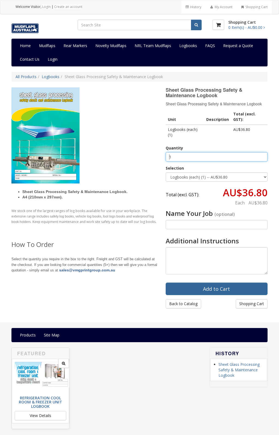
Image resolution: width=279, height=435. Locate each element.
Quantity (174, 148)
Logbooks (188, 45)
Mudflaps (47, 45)
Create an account (68, 6)
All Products (26, 76)
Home (25, 45)
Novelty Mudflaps (110, 45)
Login (46, 6)
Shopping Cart (256, 7)
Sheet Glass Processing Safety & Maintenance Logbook (239, 370)
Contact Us (30, 59)
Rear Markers (75, 45)
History (195, 7)
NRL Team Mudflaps (153, 45)
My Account (223, 7)
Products (28, 335)
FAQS (210, 45)
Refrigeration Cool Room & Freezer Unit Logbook (40, 402)
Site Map (51, 335)
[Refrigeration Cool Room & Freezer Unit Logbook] (63, 363)
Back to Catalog (183, 303)
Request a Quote (238, 45)
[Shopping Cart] (218, 25)
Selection (175, 168)
